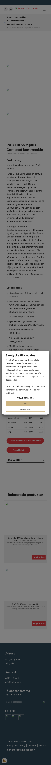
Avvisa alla (25, 409)
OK (25, 403)
